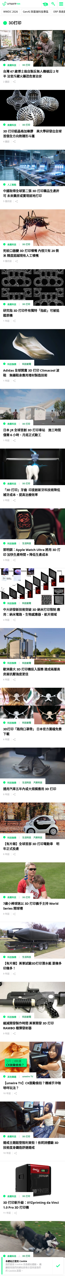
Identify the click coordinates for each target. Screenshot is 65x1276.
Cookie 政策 (14, 1270)
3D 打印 (26, 64)
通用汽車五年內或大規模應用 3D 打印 (29, 789)
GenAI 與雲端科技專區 (35, 11)
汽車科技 (37, 782)
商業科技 (11, 65)
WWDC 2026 (10, 11)
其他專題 (11, 1076)
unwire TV (27, 1076)
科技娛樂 (11, 364)
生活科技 (26, 543)
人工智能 (11, 184)
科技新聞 (26, 363)
